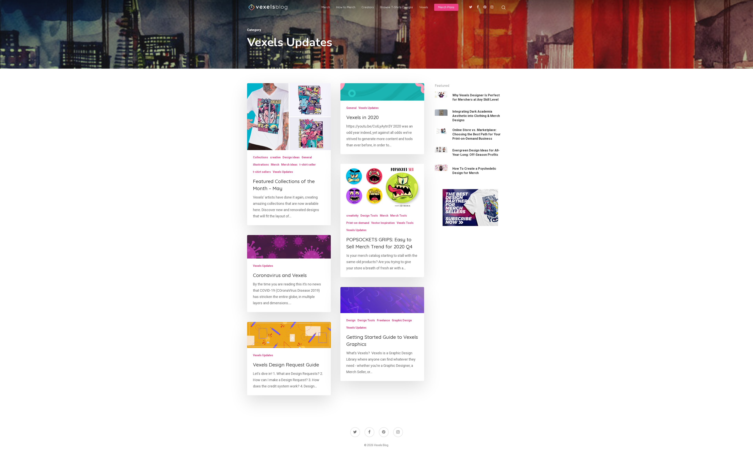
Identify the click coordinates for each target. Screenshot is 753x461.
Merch (326, 7)
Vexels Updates (283, 171)
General (307, 157)
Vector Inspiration (383, 222)
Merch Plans (446, 7)
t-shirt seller (307, 164)
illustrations (261, 164)
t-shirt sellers (262, 171)
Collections (260, 157)
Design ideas (291, 157)
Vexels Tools (405, 222)
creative (275, 157)
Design (351, 320)
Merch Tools (398, 215)
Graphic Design (402, 320)
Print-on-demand (357, 222)
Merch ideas (289, 164)
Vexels (423, 7)
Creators (368, 7)
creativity (352, 215)
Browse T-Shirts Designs (396, 7)
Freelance (383, 320)
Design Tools (369, 215)
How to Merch (345, 7)
